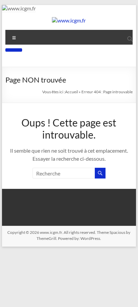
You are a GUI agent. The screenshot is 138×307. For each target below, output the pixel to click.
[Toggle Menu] (13, 50)
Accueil (71, 91)
